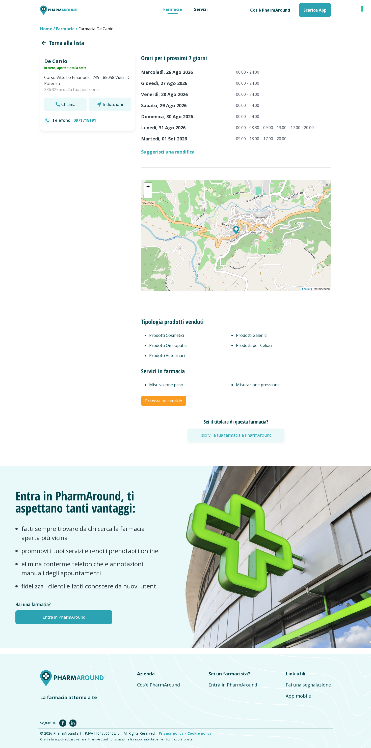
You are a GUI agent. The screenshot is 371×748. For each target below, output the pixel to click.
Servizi (201, 9)
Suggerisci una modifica (168, 152)
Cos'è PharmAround (158, 685)
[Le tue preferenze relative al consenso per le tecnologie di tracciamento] (362, 9)
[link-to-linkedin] (72, 723)
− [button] (148, 194)
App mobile (298, 696)
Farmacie (172, 9)
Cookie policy (199, 733)
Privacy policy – (173, 733)
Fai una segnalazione (308, 685)
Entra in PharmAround (232, 685)
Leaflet (306, 289)
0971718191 (84, 120)
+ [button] (148, 186)
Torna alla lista (66, 43)
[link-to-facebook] (63, 723)
